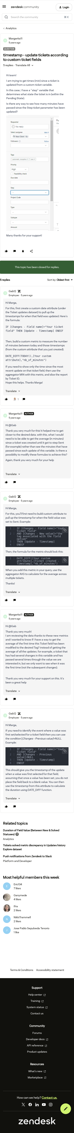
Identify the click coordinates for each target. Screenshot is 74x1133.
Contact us (37, 1013)
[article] (37, 345)
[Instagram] (51, 1104)
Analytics (11, 28)
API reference (35, 1045)
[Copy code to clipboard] (65, 530)
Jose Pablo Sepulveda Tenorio (31, 928)
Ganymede (20, 895)
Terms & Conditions (21, 970)
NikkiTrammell (22, 917)
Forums (37, 1033)
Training (36, 1001)
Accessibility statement (50, 970)
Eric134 (18, 884)
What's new (35, 1071)
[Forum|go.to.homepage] (24, 7)
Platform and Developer (17, 861)
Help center (35, 994)
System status (36, 1007)
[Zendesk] (37, 1123)
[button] (4, 7)
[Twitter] (23, 1104)
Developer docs (35, 1039)
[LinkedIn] (37, 1104)
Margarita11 (15, 38)
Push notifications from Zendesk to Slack (27, 856)
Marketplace (35, 1077)
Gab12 (12, 291)
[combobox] (37, 17)
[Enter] (6, 17)
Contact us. (49, 1098)
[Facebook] (30, 1104)
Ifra (16, 906)
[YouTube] (44, 1104)
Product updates (37, 1051)
